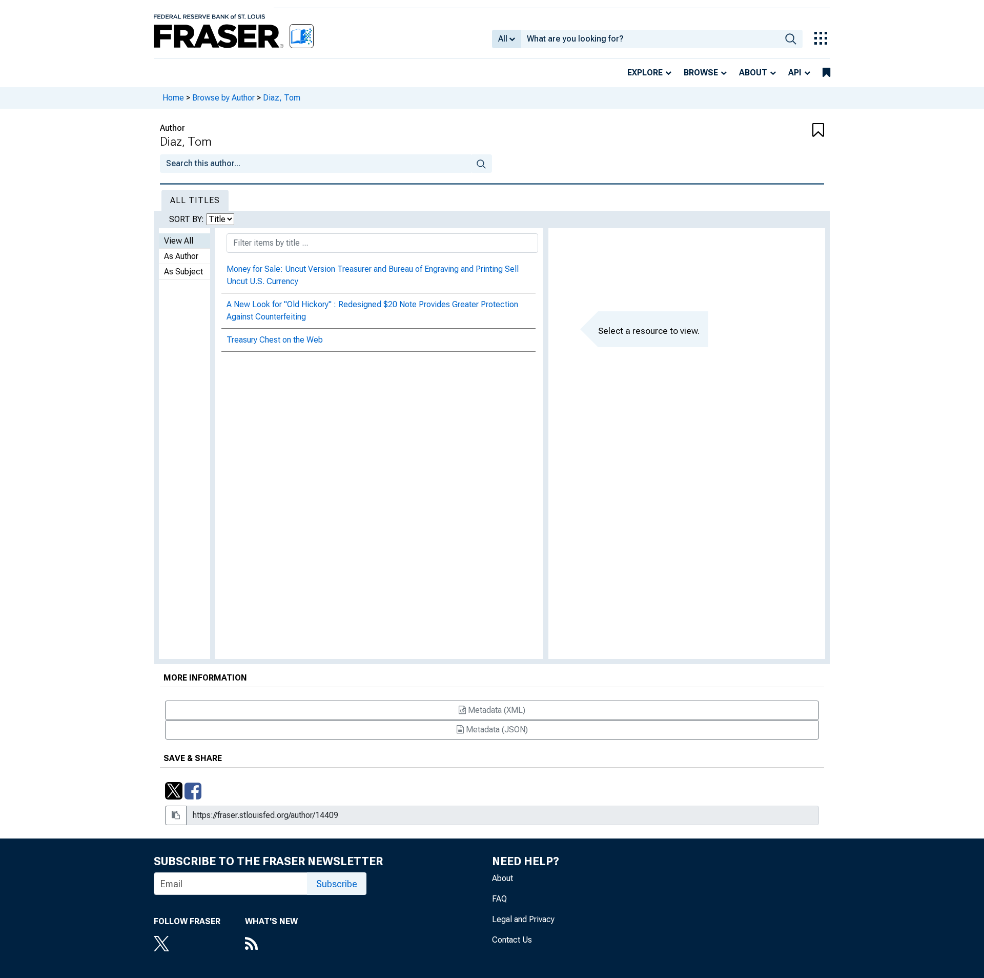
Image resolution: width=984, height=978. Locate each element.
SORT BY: (187, 219)
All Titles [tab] (195, 200)
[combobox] (650, 39)
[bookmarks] (826, 73)
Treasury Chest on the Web (275, 340)
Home (173, 98)
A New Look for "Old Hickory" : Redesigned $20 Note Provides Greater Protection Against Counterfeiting (372, 311)
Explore (645, 72)
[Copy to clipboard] (176, 815)
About (753, 72)
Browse (701, 72)
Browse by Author (223, 98)
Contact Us (512, 940)
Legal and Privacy (523, 919)
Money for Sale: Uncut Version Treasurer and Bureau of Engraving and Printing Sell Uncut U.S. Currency (373, 275)
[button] (768, 130)
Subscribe (336, 884)
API (795, 72)
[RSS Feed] (271, 944)
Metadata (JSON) (496, 729)
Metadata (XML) (495, 710)
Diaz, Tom (281, 98)
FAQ (499, 899)
